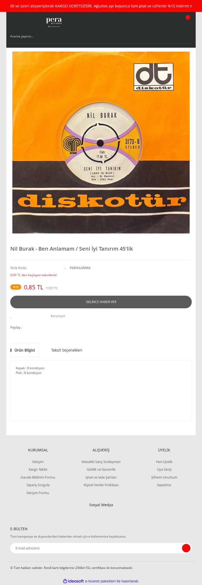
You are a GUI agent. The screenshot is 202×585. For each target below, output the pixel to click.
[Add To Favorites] (12, 316)
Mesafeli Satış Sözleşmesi (101, 461)
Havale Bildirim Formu (38, 477)
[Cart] (187, 22)
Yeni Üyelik (164, 461)
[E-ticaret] (100, 581)
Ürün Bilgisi (24, 350)
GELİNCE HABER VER (101, 302)
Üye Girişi (164, 469)
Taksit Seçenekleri (66, 350)
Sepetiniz (164, 484)
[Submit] (186, 548)
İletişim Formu (38, 492)
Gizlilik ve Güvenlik (101, 469)
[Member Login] (169, 22)
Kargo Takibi (38, 469)
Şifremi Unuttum (164, 477)
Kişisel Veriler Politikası (101, 484)
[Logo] (53, 22)
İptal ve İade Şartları (101, 477)
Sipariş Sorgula (38, 484)
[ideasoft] (73, 581)
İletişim (38, 461)
